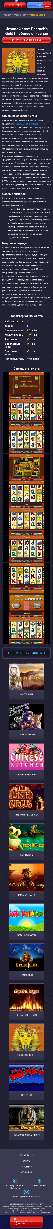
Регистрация (15, 5)
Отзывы (26, 1172)
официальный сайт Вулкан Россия (28, 124)
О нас (26, 1160)
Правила (26, 1166)
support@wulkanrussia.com (26, 1196)
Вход (38, 5)
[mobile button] (47, 5)
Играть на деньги (26, 40)
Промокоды (27, 1155)
